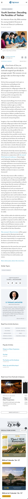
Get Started (14, 255)
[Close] (25, 238)
